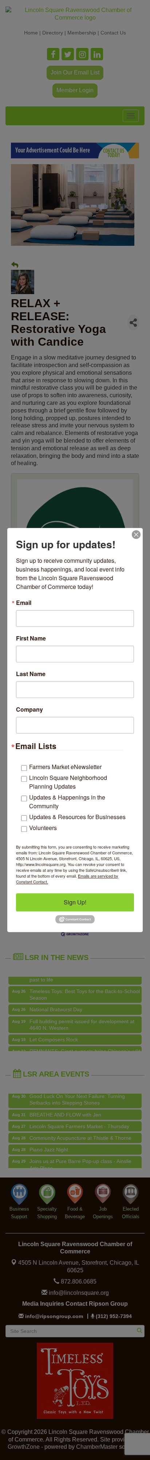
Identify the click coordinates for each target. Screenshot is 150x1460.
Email (23, 603)
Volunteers (43, 827)
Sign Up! (75, 902)
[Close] (136, 534)
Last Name (31, 674)
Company (29, 709)
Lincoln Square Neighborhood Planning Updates (68, 781)
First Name (31, 638)
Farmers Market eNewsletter (65, 766)
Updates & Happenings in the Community (67, 801)
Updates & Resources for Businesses (77, 817)
